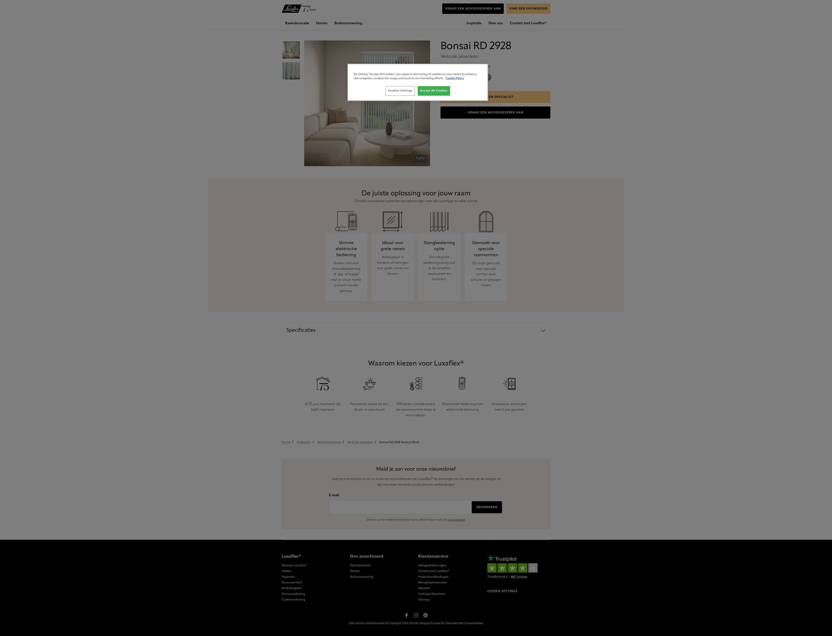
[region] (417, 82)
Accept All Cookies (434, 90)
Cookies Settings (400, 90)
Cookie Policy (455, 78)
